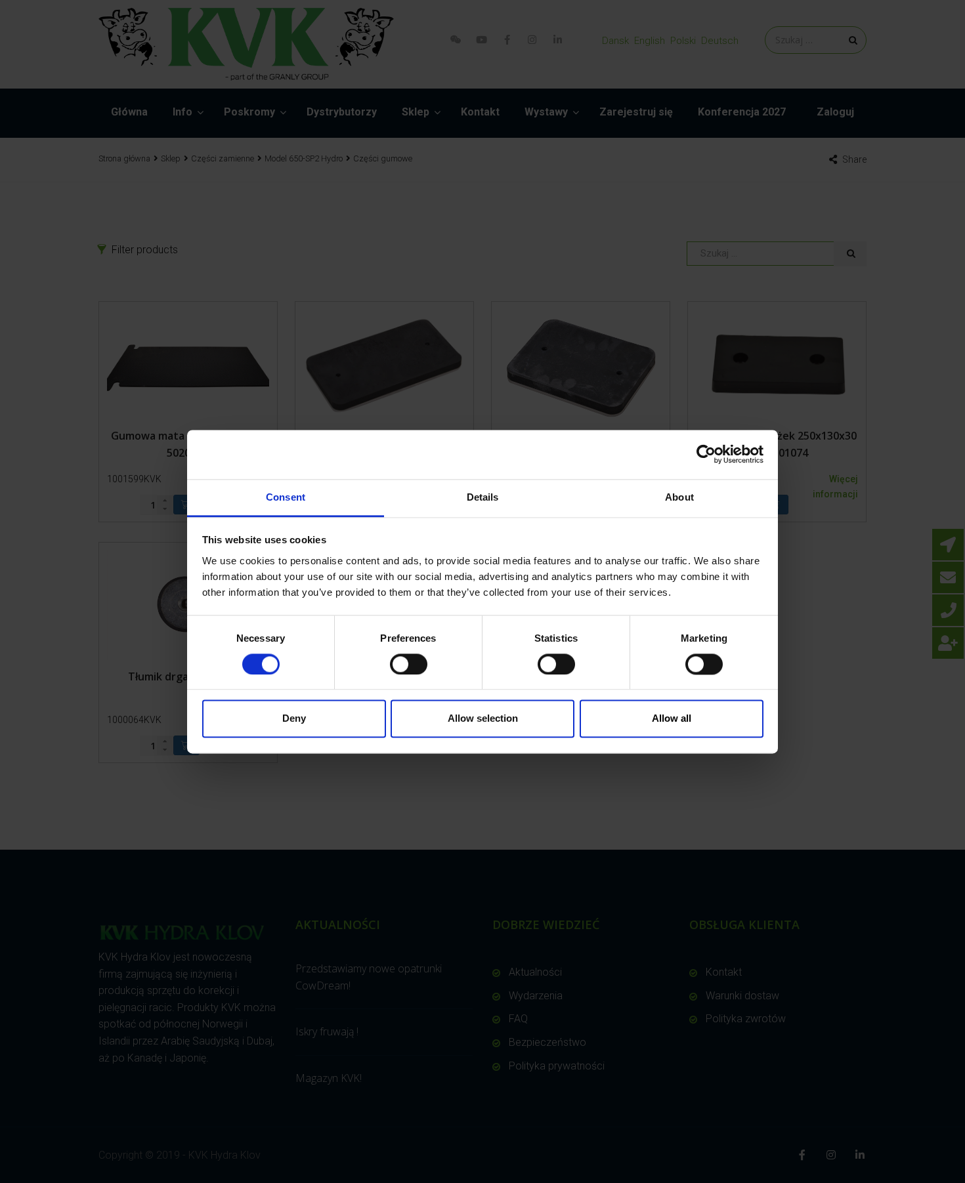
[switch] (408, 664)
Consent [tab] (285, 497)
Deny (294, 718)
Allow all (671, 718)
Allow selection (483, 718)
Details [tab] (483, 497)
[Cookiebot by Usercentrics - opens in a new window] (706, 454)
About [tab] (679, 497)
